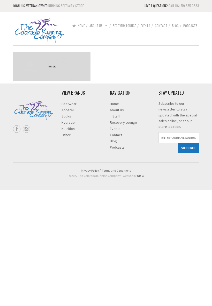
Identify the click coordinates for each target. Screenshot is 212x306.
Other (66, 135)
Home (81, 25)
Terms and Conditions (116, 170)
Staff (116, 116)
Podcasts (190, 25)
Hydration (69, 122)
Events (145, 25)
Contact (161, 25)
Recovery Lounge (124, 25)
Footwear (69, 103)
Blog (175, 25)
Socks (66, 116)
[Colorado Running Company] (39, 30)
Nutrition (68, 128)
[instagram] (26, 129)
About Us (96, 25)
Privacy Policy (90, 170)
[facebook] (16, 129)
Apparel (68, 110)
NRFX (140, 176)
